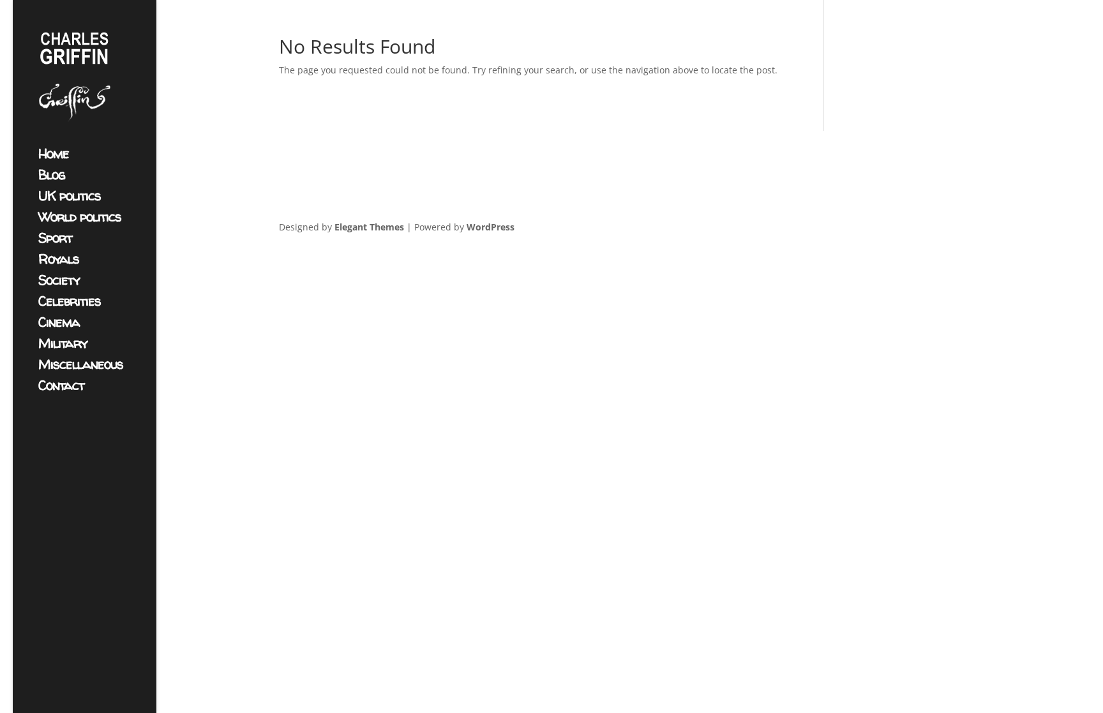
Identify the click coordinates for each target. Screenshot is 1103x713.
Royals (58, 261)
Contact (61, 387)
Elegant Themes (369, 227)
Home (53, 156)
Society (59, 282)
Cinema (59, 324)
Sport (55, 240)
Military (62, 345)
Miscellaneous (80, 366)
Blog (51, 177)
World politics (79, 219)
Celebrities (69, 303)
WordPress (490, 227)
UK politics (69, 198)
